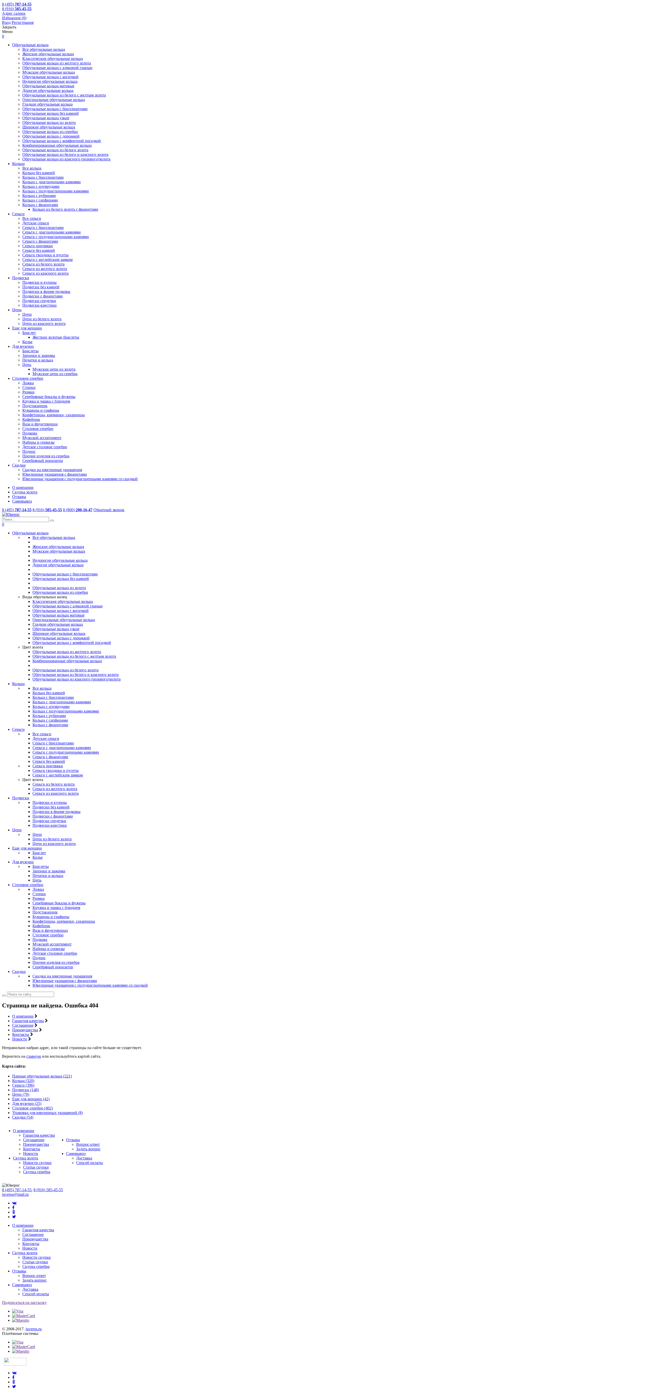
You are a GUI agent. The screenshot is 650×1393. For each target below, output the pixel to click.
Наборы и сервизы (38, 442)
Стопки (29, 387)
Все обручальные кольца (43, 49)
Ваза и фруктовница (40, 424)
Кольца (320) (23, 1081)
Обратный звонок (108, 510)
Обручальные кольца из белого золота (55, 150)
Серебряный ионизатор (42, 460)
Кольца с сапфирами (40, 200)
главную (33, 1056)
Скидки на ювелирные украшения (52, 470)
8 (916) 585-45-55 (48, 1190)
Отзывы (19, 496)
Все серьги (31, 218)
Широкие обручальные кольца (48, 127)
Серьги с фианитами (40, 241)
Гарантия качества (28, 1021)
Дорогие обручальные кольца (47, 90)
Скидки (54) (22, 1117)
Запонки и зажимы (38, 355)
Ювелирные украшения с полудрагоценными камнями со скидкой (80, 479)
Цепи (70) (20, 1094)
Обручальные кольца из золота (49, 122)
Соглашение (23, 1025)
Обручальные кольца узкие (45, 118)
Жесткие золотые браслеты (55, 337)
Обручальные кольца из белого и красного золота (65, 154)
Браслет (29, 332)
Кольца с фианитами (40, 205)
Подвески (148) (25, 1090)
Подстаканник (34, 406)
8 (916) (16, 9)
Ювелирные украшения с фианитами (54, 474)
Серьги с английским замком (47, 259)
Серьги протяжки (37, 246)
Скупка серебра (36, 1172)
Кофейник (31, 419)
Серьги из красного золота (45, 273)
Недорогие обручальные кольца (49, 81)
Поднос (29, 451)
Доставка (84, 1158)
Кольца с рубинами (39, 195)
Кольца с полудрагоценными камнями (55, 191)
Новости (19, 1039)
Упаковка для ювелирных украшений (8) (47, 1112)
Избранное (14, 18)
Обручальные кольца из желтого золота (56, 63)
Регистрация (23, 22)
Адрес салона (13, 13)
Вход (6, 22)
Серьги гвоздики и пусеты (45, 255)
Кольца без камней (38, 173)
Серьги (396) (23, 1085)
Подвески (20, 278)
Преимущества (25, 1030)
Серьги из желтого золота (44, 269)
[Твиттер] (14, 1217)
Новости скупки (37, 1162)
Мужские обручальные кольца (48, 72)
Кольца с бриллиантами (43, 177)
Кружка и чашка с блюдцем (46, 401)
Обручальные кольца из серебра (50, 131)
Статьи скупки (36, 1167)
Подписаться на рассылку (24, 1302)
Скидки (19, 465)
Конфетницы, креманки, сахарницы (53, 415)
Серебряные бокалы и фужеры (48, 396)
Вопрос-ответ (88, 1144)
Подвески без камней (40, 287)
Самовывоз (22, 501)
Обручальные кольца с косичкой (50, 77)
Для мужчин (23, 346)
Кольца (18, 163)
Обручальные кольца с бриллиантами (55, 109)
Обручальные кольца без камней (50, 113)
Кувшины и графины (40, 410)
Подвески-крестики (39, 305)
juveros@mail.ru (15, 1194)
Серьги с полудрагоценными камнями (55, 237)
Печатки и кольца (37, 360)
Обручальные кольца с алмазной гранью (57, 67)
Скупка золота (24, 492)
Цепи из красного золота (44, 323)
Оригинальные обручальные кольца (53, 99)
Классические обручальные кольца (52, 58)
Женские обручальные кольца (48, 54)
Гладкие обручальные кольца (47, 104)
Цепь (26, 364)
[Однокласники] (13, 1212)
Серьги (18, 214)
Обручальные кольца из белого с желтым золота (64, 95)
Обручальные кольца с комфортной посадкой (61, 141)
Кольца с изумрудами (40, 186)
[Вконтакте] (14, 1203)
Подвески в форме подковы (46, 291)
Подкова (29, 433)
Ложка (28, 383)
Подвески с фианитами (42, 296)
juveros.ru (34, 1329)
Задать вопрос (88, 1149)
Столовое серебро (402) (32, 1108)
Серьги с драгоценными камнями (51, 232)
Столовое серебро (27, 378)
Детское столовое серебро (44, 447)
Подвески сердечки (39, 300)
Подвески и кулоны (39, 282)
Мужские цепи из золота (53, 369)
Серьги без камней (38, 250)
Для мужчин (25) (26, 1103)
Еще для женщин (27, 328)
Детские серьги (35, 223)
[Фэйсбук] (13, 1207)
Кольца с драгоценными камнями (51, 182)
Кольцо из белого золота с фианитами (65, 209)
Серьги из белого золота (43, 264)
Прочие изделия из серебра (45, 456)
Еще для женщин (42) (31, 1099)
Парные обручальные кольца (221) (42, 1076)
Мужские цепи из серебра (54, 374)
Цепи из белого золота (41, 319)
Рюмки (28, 392)
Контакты (20, 1034)
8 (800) (77, 510)
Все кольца (31, 168)
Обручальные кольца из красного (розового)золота (66, 159)
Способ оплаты (89, 1162)
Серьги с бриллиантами (43, 227)
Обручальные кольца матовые (48, 86)
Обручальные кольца (30, 45)
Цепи (17, 310)
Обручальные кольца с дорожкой (50, 136)
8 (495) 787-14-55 (16, 1190)
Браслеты (30, 351)
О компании (23, 487)
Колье (27, 342)
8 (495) (16, 4)
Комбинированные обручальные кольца (57, 145)
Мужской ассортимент (41, 438)
